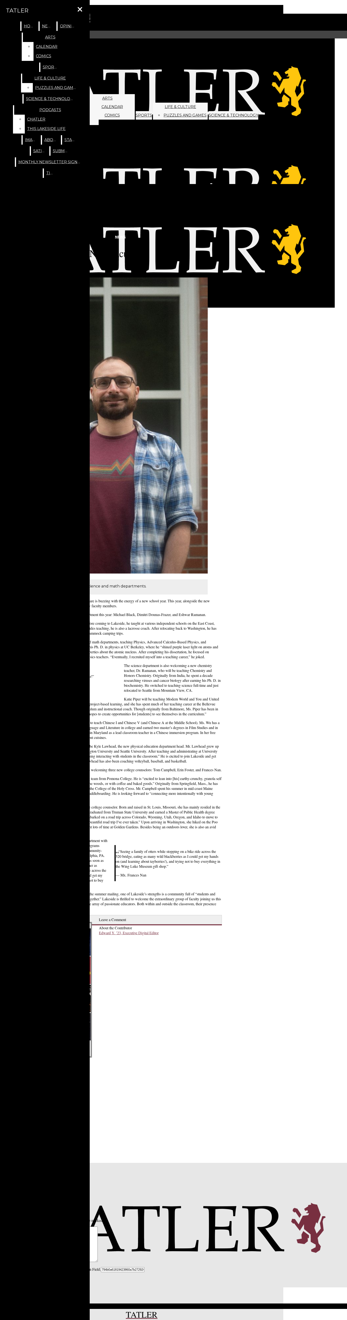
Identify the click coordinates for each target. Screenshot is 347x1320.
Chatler (36, 119)
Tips (50, 173)
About (51, 140)
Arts (107, 98)
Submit (60, 151)
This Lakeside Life (46, 128)
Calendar (112, 107)
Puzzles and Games (185, 115)
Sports (144, 115)
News (48, 26)
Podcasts (50, 110)
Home (30, 26)
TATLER (17, 10)
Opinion (69, 26)
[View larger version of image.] (109, 426)
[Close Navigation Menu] (80, 10)
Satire (40, 151)
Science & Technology (233, 115)
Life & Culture (180, 107)
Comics (112, 115)
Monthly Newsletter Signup (50, 162)
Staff (70, 140)
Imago (32, 140)
